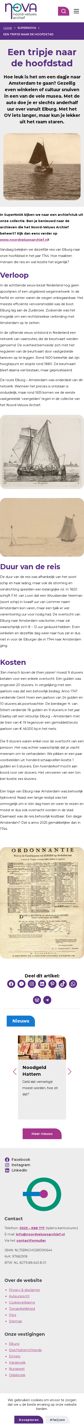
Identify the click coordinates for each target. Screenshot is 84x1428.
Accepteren (29, 1420)
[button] (14, 1071)
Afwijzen (57, 1420)
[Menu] (76, 11)
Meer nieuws (42, 1134)
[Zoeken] (63, 11)
